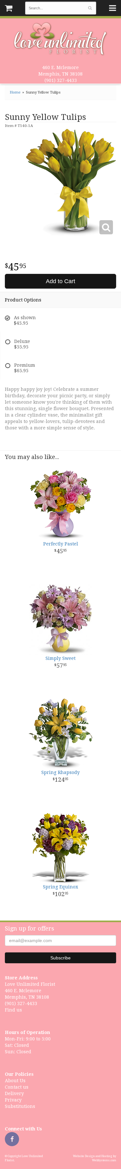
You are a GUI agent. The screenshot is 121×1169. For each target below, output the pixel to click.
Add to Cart (60, 281)
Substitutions (20, 1106)
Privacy (13, 1099)
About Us (15, 1080)
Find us (13, 1009)
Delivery (14, 1093)
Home (15, 92)
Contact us (16, 1087)
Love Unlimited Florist (60, 39)
